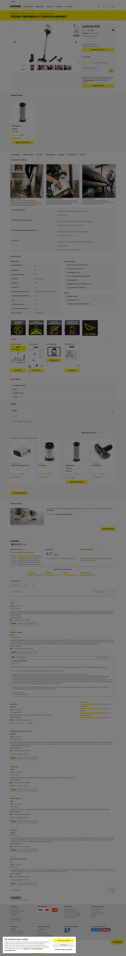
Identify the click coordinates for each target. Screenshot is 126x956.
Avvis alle (64, 945)
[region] (39, 945)
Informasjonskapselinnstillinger (64, 949)
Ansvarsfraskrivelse (10, 950)
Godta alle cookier (64, 940)
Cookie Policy (26, 948)
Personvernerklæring (37, 948)
